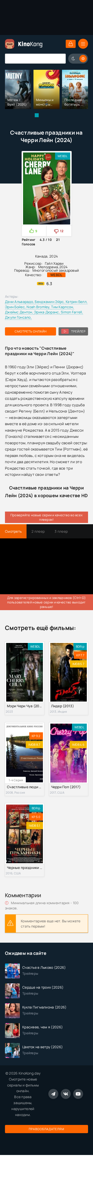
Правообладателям (46, 1129)
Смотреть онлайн (31, 331)
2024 (63, 266)
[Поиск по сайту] (58, 58)
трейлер (78, 331)
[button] (37, 115)
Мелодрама (48, 266)
